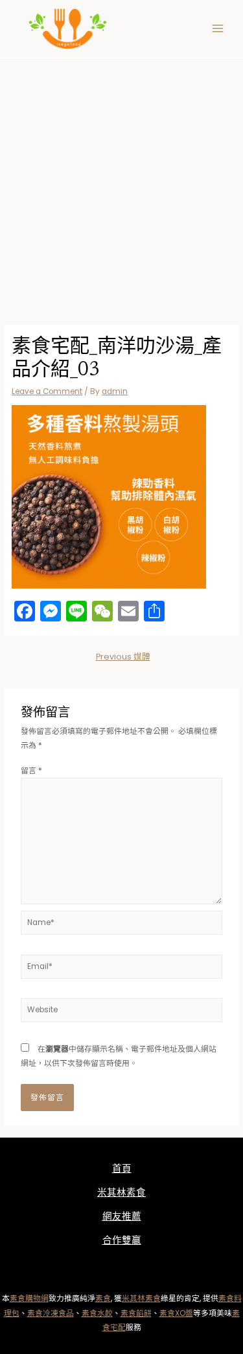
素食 (103, 1298)
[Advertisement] (121, 186)
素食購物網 (29, 1298)
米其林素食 (121, 1192)
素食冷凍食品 (50, 1313)
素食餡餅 (136, 1313)
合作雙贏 (121, 1240)
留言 (31, 771)
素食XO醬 (176, 1313)
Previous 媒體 (123, 656)
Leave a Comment (47, 391)
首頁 (122, 1168)
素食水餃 (97, 1313)
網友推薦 (121, 1216)
